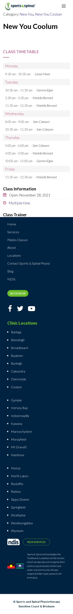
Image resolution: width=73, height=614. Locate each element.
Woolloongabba (22, 523)
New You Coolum (48, 14)
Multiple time (19, 203)
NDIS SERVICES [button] (36, 541)
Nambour (17, 455)
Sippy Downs (20, 499)
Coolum (16, 387)
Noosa (15, 468)
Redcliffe (17, 484)
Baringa (16, 332)
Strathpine (18, 515)
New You (27, 14)
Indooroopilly (20, 416)
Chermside (18, 379)
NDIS (11, 279)
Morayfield (18, 439)
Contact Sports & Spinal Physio (28, 263)
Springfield (18, 507)
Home (11, 224)
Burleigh (16, 363)
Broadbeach (19, 348)
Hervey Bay (19, 408)
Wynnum (17, 531)
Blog (10, 271)
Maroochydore (21, 431)
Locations (14, 255)
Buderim (17, 356)
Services (13, 232)
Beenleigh (18, 340)
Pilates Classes (17, 240)
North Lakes (19, 476)
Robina (15, 491)
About (11, 247)
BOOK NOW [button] (18, 293)
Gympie (17, 400)
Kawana (16, 423)
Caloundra (18, 371)
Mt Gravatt (19, 447)
